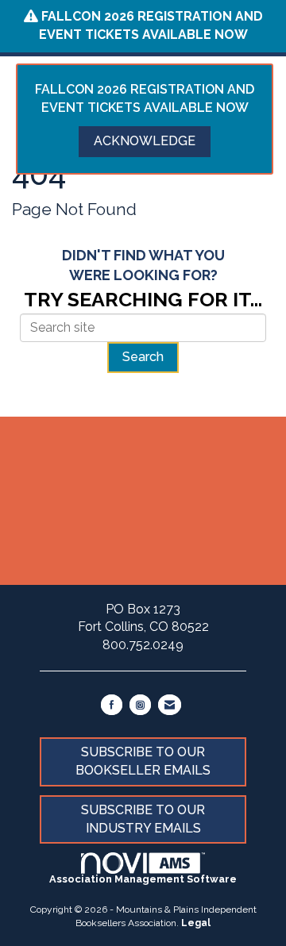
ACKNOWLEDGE (144, 140)
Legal (196, 923)
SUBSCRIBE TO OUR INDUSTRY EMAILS (143, 819)
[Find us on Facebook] (111, 704)
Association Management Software (143, 879)
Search (143, 356)
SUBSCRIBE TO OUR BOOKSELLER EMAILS (143, 761)
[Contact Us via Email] (169, 704)
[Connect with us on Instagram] (140, 704)
